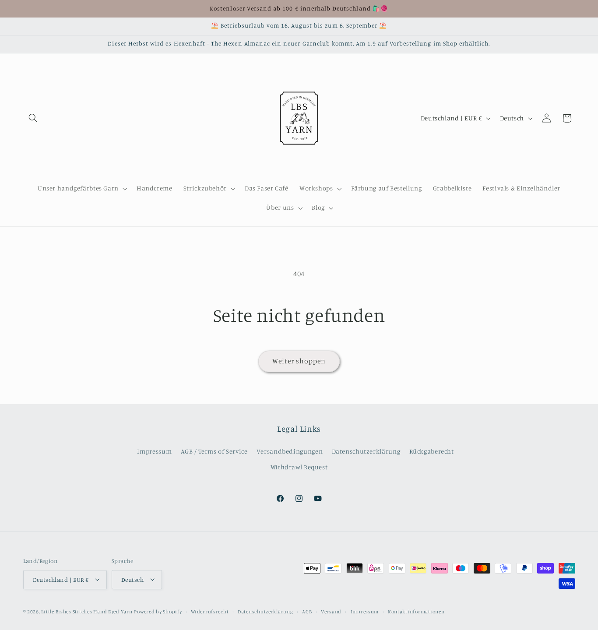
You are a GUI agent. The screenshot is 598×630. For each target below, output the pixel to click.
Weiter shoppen (299, 361)
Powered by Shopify (158, 611)
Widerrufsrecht (210, 611)
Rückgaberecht (431, 451)
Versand (331, 611)
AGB (307, 611)
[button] (33, 118)
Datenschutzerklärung (366, 451)
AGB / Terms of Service (214, 451)
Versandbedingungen (290, 451)
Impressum (154, 451)
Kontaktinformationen (416, 611)
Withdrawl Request (299, 467)
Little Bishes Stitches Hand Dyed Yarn (86, 611)
